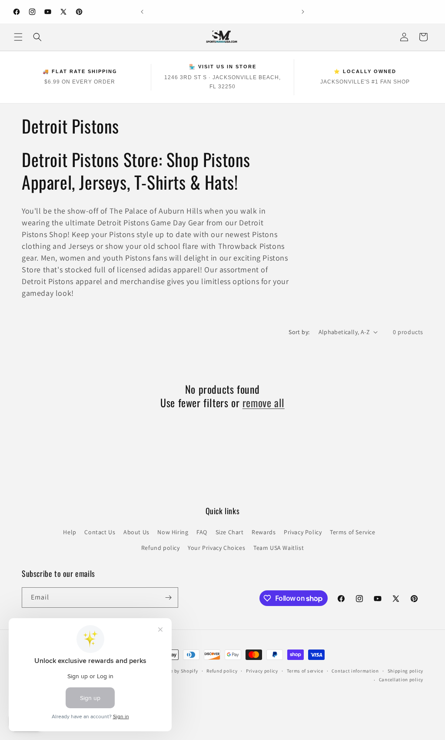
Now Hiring (172, 532)
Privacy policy (262, 671)
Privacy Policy (303, 532)
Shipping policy (406, 671)
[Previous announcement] (142, 11)
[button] (18, 37)
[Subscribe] (168, 597)
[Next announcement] (302, 11)
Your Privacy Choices (216, 548)
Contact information (355, 671)
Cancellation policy (401, 679)
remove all (263, 402)
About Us (136, 532)
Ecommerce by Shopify (172, 671)
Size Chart (230, 532)
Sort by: (299, 332)
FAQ (201, 532)
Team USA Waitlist (278, 548)
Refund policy (160, 548)
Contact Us (99, 532)
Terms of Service (352, 532)
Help (69, 532)
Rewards (264, 532)
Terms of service (305, 671)
